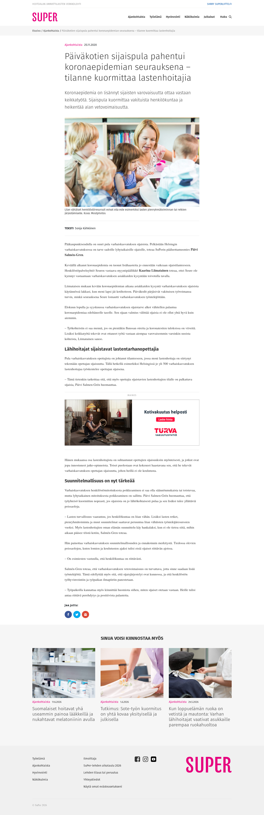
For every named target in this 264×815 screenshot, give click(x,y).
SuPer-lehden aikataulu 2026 (102, 765)
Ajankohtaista (136, 17)
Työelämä (155, 17)
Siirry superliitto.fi (219, 4)
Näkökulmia (192, 17)
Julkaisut (209, 17)
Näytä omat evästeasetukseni (103, 786)
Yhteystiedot (92, 779)
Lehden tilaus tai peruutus (101, 772)
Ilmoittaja (90, 758)
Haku (223, 17)
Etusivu (36, 30)
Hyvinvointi (173, 17)
